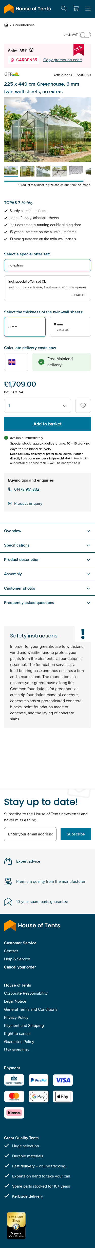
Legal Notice (15, 1001)
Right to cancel (17, 1033)
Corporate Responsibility (26, 993)
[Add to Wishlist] (83, 406)
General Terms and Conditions (30, 1009)
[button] (76, 8)
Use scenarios (16, 1050)
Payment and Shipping (24, 1025)
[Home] (7, 25)
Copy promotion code (62, 60)
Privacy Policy (16, 1017)
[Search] (64, 9)
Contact (11, 951)
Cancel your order (20, 967)
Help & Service (17, 959)
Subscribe (76, 834)
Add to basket (47, 424)
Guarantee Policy (19, 1041)
